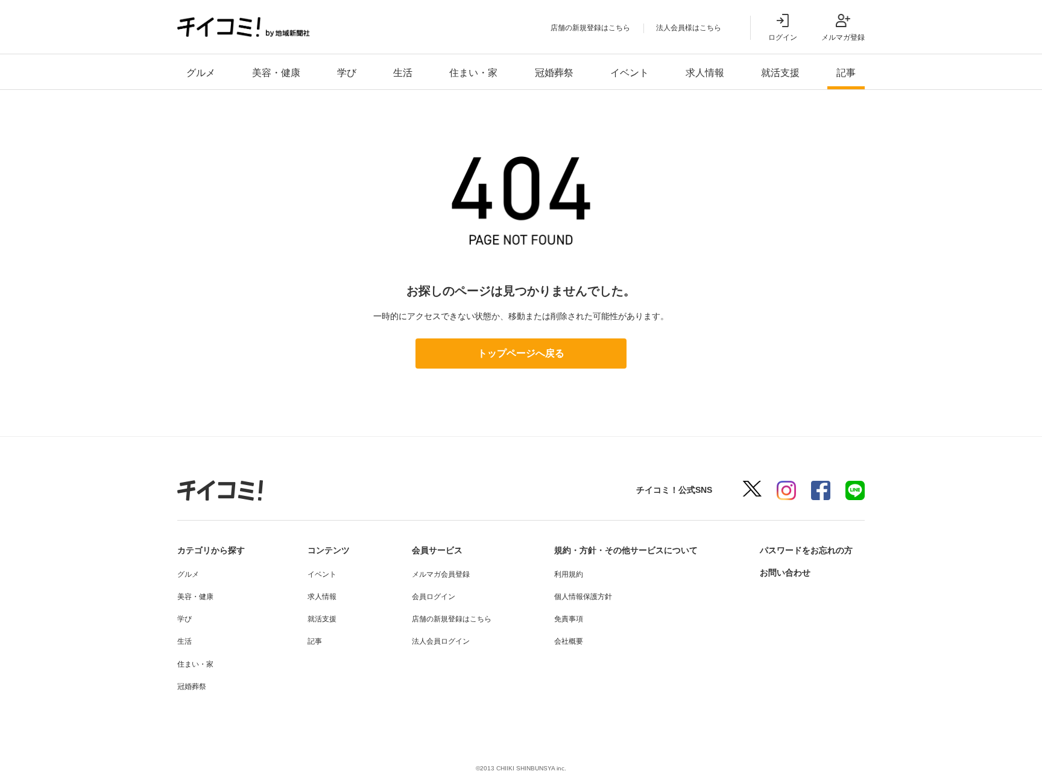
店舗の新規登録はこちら (590, 28)
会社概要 (568, 641)
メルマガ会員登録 (441, 574)
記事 (846, 73)
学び (346, 73)
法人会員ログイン (441, 641)
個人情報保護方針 (583, 596)
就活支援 (780, 73)
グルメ (200, 73)
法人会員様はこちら (688, 28)
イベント (629, 73)
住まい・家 (473, 73)
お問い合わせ (785, 572)
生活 (402, 73)
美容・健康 (276, 73)
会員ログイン (433, 596)
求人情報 (705, 73)
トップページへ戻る (521, 353)
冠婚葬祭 (554, 73)
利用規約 (568, 574)
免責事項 (568, 619)
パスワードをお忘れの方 (806, 550)
